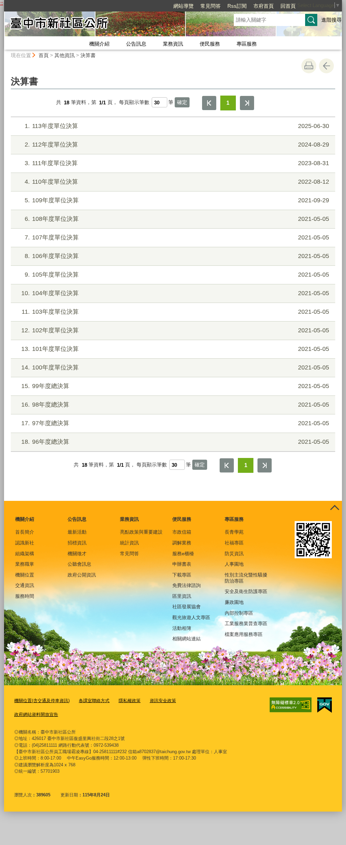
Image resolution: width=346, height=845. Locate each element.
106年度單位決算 (177, 256)
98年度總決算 (175, 404)
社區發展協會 (186, 606)
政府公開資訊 (82, 575)
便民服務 (210, 44)
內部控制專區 (239, 613)
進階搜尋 (331, 20)
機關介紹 (99, 44)
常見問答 (210, 6)
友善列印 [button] (308, 65)
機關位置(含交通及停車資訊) (42, 700)
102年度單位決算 (175, 330)
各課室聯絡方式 (94, 700)
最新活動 (77, 532)
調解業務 (181, 542)
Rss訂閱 (237, 6)
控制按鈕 (334, 508)
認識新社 (24, 542)
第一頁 (209, 103)
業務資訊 (173, 44)
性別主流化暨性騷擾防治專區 (246, 578)
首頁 (44, 55)
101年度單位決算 (175, 348)
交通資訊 (24, 585)
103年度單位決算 (175, 311)
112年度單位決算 (177, 144)
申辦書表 (181, 564)
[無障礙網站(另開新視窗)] (291, 704)
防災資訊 (234, 553)
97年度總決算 (175, 423)
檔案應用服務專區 (244, 634)
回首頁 (288, 6)
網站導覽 (183, 6)
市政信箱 (181, 532)
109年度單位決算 (177, 200)
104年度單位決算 (175, 293)
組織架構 (24, 553)
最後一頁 (247, 103)
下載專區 (181, 575)
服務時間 (24, 596)
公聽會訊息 (79, 564)
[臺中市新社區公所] (110, 24)
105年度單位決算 (177, 274)
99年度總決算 (175, 386)
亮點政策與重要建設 (141, 532)
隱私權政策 (130, 700)
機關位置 (24, 575)
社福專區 (234, 542)
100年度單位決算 (175, 367)
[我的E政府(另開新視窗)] (324, 705)
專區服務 (247, 44)
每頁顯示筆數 (134, 102)
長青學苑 (234, 532)
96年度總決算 (175, 441)
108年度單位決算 (177, 218)
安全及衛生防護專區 (246, 591)
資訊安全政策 (163, 700)
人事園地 (234, 564)
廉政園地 (234, 602)
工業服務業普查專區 (246, 623)
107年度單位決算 (177, 237)
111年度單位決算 (177, 163)
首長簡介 (24, 532)
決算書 (88, 55)
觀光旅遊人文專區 (191, 617)
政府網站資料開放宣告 (36, 714)
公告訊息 (136, 44)
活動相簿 (181, 628)
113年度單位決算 (177, 126)
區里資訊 (181, 596)
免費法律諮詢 (186, 585)
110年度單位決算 (177, 181)
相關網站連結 (186, 638)
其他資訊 (64, 55)
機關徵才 (77, 553)
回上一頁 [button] (326, 65)
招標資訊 (77, 542)
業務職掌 (24, 564)
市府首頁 (263, 6)
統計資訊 (129, 542)
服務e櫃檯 (183, 553)
